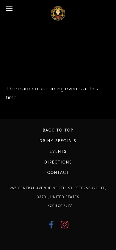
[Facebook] (51, 224)
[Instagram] (64, 224)
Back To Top (58, 130)
